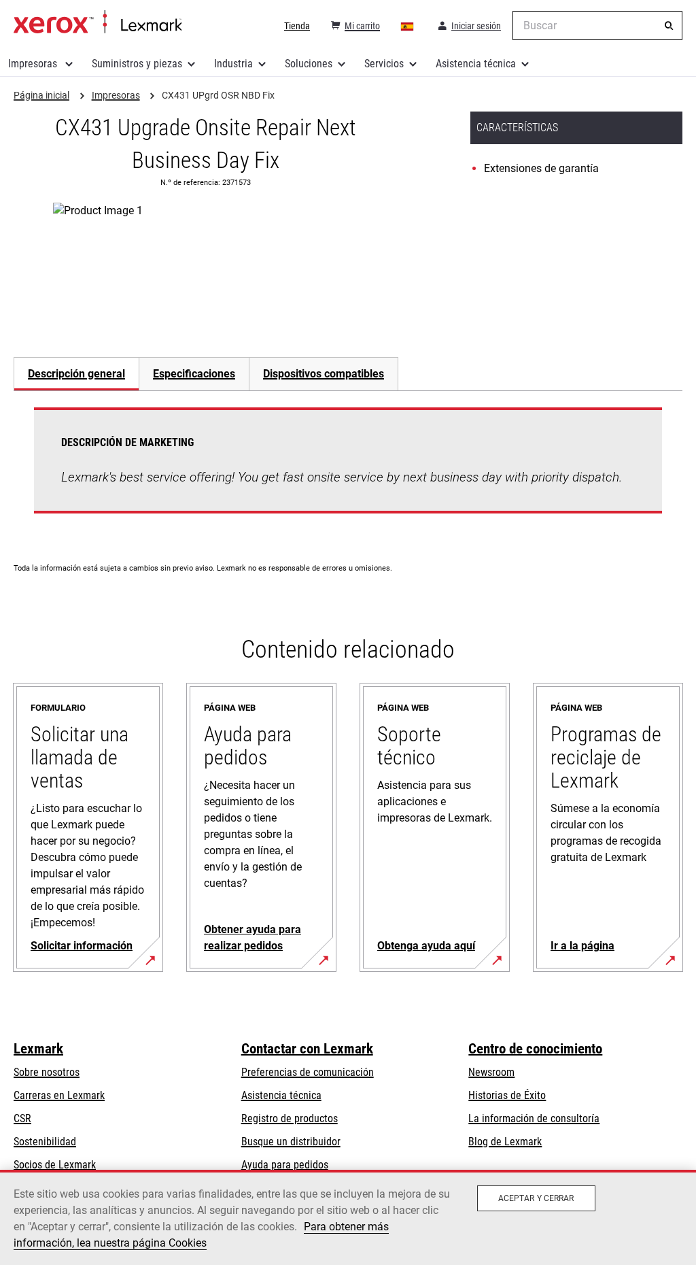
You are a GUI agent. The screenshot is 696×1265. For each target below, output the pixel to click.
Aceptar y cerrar (536, 1198)
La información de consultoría (533, 1118)
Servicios (384, 63)
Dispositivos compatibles (323, 373)
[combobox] (597, 25)
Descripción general (76, 373)
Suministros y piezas (137, 63)
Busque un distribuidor (291, 1141)
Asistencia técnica (476, 63)
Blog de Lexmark (505, 1141)
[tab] (76, 373)
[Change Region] (408, 25)
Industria (233, 63)
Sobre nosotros (47, 1072)
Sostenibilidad (45, 1141)
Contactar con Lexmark (307, 1049)
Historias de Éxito (507, 1095)
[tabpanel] (348, 468)
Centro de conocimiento (535, 1049)
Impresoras (34, 63)
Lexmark (38, 1049)
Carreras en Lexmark (59, 1095)
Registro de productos (289, 1118)
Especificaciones (194, 373)
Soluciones (308, 63)
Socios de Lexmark (55, 1164)
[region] (348, 1217)
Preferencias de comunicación (307, 1072)
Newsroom (491, 1072)
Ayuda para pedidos (284, 1164)
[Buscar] (668, 26)
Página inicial (97, 22)
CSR (22, 1118)
